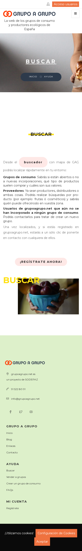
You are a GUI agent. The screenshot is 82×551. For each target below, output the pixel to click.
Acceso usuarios (65, 4)
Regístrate (12, 508)
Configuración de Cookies (56, 533)
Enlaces (10, 445)
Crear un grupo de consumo (23, 483)
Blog (9, 439)
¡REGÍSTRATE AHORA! (41, 262)
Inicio (33, 76)
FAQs (9, 489)
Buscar (10, 470)
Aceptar (42, 541)
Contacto (12, 452)
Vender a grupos (16, 476)
